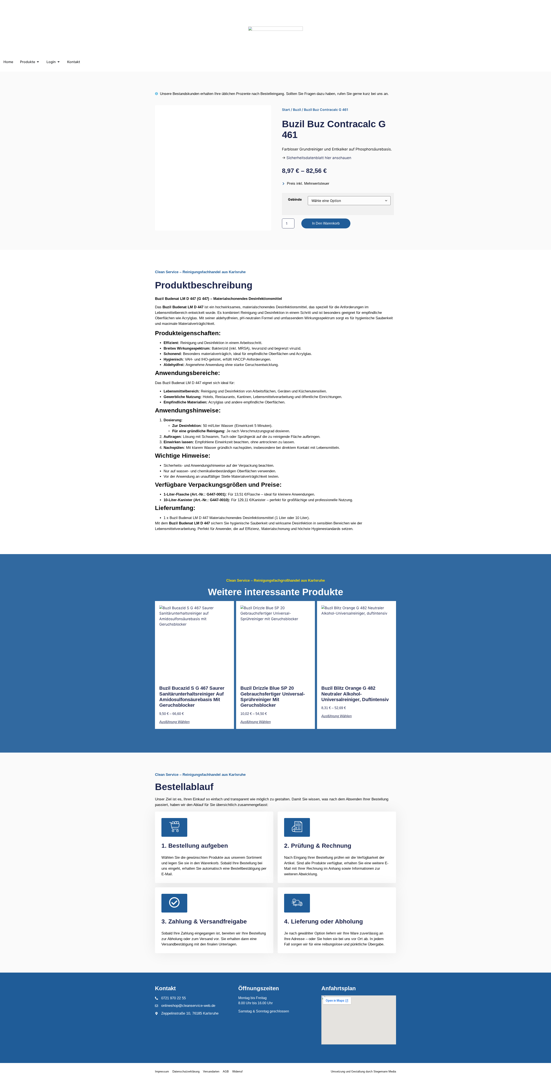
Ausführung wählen (174, 722)
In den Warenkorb (326, 223)
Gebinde (295, 199)
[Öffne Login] (58, 61)
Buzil (297, 110)
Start (286, 110)
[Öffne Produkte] (38, 61)
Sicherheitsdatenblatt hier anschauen (318, 158)
